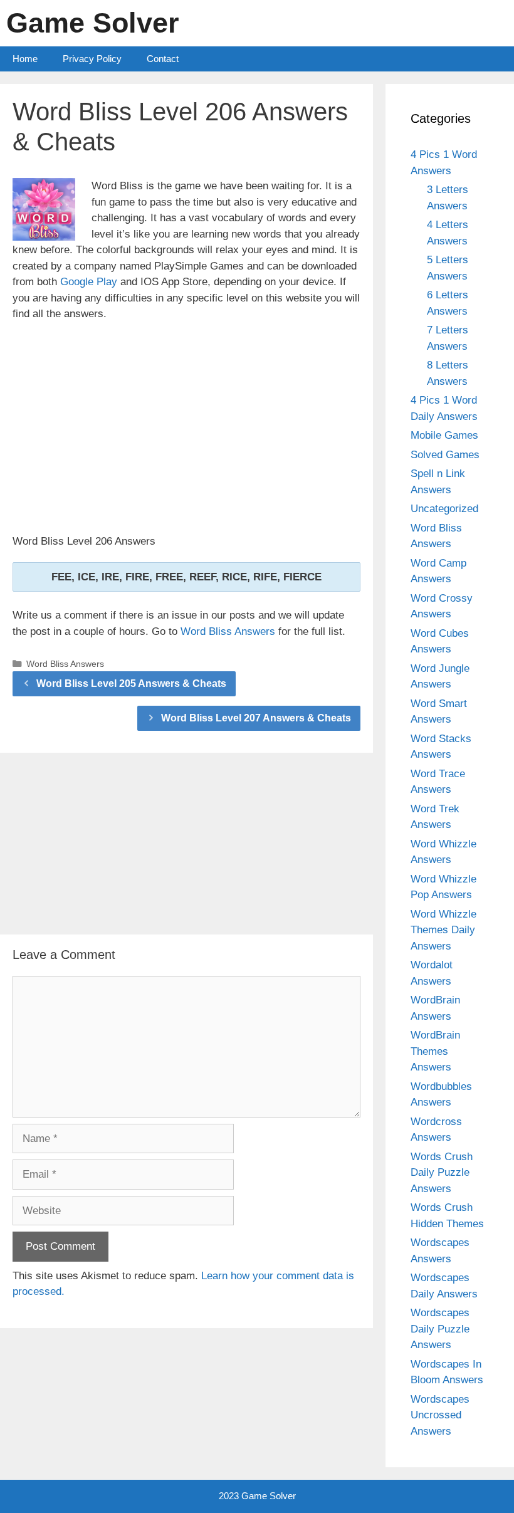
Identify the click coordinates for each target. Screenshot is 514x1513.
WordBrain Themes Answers (435, 1051)
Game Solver (92, 23)
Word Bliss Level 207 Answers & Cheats (256, 718)
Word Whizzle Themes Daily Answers (443, 930)
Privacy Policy (92, 58)
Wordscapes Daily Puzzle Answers (440, 1329)
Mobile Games (444, 435)
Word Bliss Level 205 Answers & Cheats (131, 683)
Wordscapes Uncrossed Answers (440, 1415)
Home (25, 58)
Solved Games (445, 455)
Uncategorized (444, 509)
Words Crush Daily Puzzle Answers (442, 1173)
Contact (163, 58)
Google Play (88, 282)
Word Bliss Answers (228, 631)
